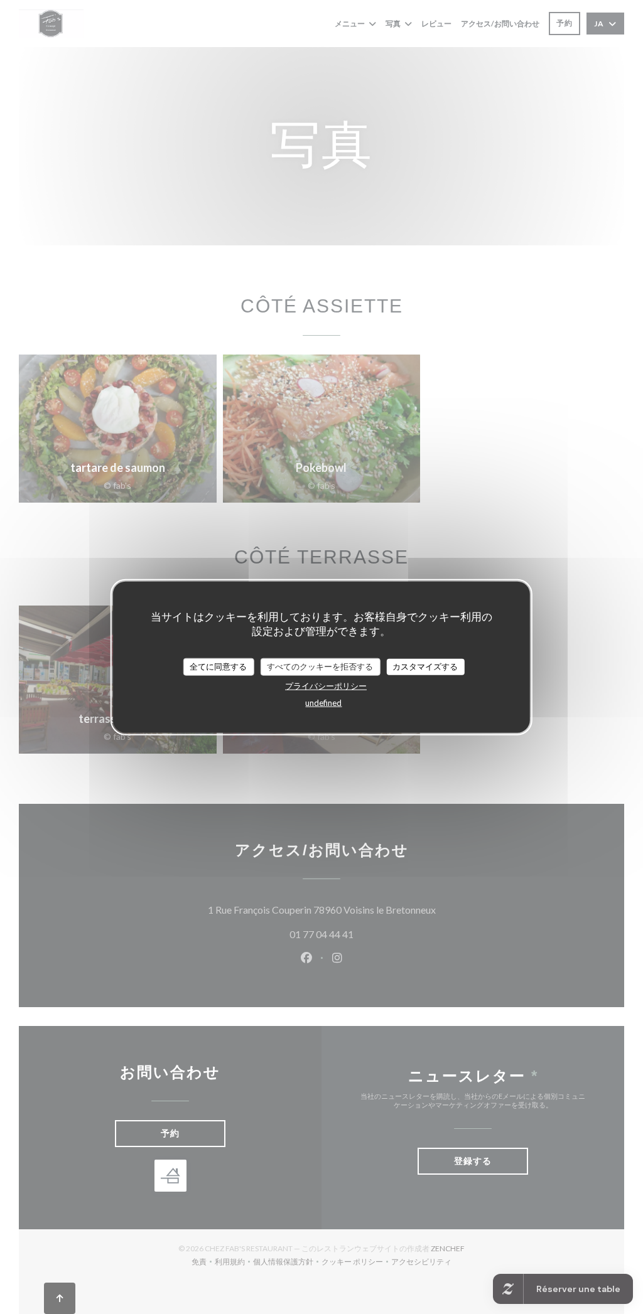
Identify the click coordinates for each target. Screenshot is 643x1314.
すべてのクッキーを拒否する (320, 666)
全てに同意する (218, 666)
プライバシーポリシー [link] (326, 685)
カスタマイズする (425, 666)
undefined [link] (323, 702)
